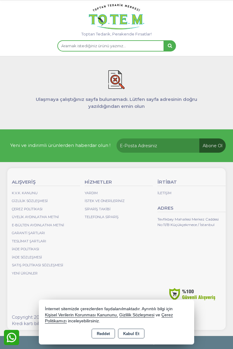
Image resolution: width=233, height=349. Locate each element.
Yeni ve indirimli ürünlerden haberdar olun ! (60, 145)
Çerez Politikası (27, 209)
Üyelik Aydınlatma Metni (35, 217)
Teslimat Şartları (29, 241)
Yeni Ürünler (25, 273)
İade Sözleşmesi (27, 257)
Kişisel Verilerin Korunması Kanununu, (81, 315)
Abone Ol (212, 145)
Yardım (91, 193)
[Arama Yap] (170, 46)
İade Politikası (25, 249)
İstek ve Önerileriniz (105, 201)
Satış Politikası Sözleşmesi (37, 265)
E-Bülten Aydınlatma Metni (38, 225)
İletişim (164, 193)
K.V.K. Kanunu (25, 193)
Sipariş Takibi (97, 209)
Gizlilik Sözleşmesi (30, 201)
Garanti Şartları (28, 233)
